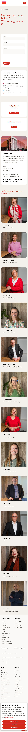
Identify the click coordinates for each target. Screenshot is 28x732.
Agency (2, 670)
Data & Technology (6, 633)
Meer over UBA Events (19, 621)
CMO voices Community (7, 643)
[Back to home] (4, 2)
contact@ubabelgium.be (11, 83)
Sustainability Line (19, 692)
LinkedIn (7, 90)
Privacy (2, 690)
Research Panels (5, 637)
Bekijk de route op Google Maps (13, 179)
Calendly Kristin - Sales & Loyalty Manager (14, 87)
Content (3, 631)
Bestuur (16, 696)
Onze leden (17, 694)
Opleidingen (3, 651)
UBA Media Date (18, 625)
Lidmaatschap (18, 672)
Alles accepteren (14, 721)
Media (3, 635)
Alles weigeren (14, 727)
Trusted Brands (4, 688)
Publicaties (17, 655)
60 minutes (4, 661)
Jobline (16, 674)
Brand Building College (7, 657)
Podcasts (17, 659)
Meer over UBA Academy (7, 653)
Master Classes (5, 655)
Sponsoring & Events (5, 696)
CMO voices (3, 639)
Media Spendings (19, 688)
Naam (5, 36)
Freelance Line (18, 680)
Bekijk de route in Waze (10, 181)
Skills (2, 694)
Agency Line (17, 690)
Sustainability (4, 698)
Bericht (6, 48)
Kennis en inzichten (19, 657)
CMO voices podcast (6, 641)
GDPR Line (17, 684)
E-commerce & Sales (5, 682)
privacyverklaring (9, 717)
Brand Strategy (4, 674)
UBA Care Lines (18, 676)
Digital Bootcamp (5, 659)
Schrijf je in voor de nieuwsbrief (13, 93)
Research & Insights (5, 692)
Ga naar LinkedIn (14, 112)
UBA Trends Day (18, 623)
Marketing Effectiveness (6, 684)
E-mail (5, 42)
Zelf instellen (14, 724)
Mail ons (14, 126)
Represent (17, 670)
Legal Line (17, 682)
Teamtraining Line (19, 686)
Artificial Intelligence (5, 672)
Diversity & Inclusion (5, 680)
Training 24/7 (4, 663)
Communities (4, 621)
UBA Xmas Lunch (18, 627)
